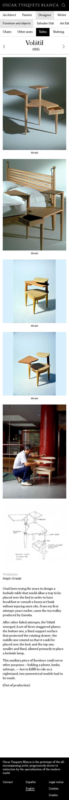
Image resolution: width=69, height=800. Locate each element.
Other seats (25, 32)
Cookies (54, 788)
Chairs (7, 32)
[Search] (63, 5)
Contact (8, 782)
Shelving (58, 32)
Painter (27, 15)
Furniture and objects (17, 23)
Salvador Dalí (45, 23)
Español (31, 782)
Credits (53, 795)
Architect (9, 15)
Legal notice (56, 782)
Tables (43, 32)
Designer (44, 15)
